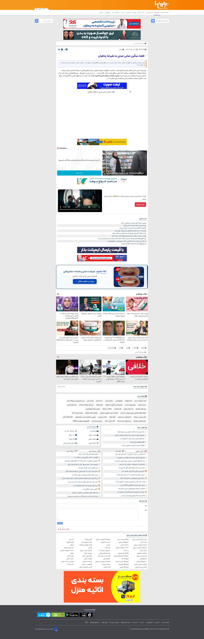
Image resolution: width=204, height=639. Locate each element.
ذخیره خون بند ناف (77, 413)
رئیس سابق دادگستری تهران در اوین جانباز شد (85, 475)
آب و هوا (71, 435)
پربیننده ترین (92, 451)
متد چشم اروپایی (128, 409)
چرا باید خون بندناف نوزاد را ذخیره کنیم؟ (135, 226)
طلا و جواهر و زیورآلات (85, 545)
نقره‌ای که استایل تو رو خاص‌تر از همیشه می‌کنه (132, 228)
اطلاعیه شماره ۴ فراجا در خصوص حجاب (133, 445)
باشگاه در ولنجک (107, 409)
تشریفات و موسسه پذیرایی (102, 561)
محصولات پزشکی (124, 542)
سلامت (123, 12)
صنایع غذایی (106, 559)
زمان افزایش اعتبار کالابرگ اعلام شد (88, 468)
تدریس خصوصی (105, 542)
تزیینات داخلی (88, 559)
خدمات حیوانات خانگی (122, 548)
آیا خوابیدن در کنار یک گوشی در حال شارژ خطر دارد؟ (130, 454)
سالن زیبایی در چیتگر (140, 417)
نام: (146, 505)
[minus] (62, 49)
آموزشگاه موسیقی (123, 564)
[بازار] (58, 615)
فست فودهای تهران (104, 553)
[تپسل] (58, 148)
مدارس (108, 545)
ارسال (60, 523)
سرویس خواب (88, 553)
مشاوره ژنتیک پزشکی (91, 413)
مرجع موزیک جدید (130, 405)
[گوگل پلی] (72, 615)
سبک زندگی (141, 12)
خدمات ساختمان (87, 561)
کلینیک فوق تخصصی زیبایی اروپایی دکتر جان (133, 413)
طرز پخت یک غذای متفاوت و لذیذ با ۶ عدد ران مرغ (82, 482)
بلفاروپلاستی (118, 401)
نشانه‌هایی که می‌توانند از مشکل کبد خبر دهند (132, 464)
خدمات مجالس (106, 564)
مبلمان (90, 548)
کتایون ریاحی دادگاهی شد (90, 489)
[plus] (66, 49)
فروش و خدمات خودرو (67, 561)
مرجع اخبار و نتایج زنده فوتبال (113, 405)
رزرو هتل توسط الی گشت (86, 405)
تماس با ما (135, 622)
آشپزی (129, 12)
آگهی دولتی (104, 622)
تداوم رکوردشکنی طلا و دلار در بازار (88, 454)
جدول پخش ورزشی (68, 443)
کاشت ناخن (143, 542)
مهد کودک (107, 548)
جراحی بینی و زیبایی (141, 567)
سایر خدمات (70, 564)
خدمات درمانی (124, 545)
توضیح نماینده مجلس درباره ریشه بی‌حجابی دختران (129, 435)
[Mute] (107, 174)
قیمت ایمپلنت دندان (140, 401)
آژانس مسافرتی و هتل (85, 567)
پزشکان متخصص (142, 553)
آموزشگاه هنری (124, 567)
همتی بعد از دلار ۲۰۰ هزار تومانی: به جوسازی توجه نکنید (81, 471)
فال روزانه (71, 439)
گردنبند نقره (90, 401)
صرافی (72, 545)
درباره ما (142, 622)
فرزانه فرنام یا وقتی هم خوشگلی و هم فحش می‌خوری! (82, 496)
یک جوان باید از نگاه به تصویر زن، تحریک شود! (130, 432)
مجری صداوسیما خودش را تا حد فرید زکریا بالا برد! (131, 475)
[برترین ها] (161, 5)
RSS (86, 622)
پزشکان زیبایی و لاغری (140, 564)
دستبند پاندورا (142, 405)
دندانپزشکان (143, 559)
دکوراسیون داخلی (87, 556)
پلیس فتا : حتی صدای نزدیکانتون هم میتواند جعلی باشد (130, 231)
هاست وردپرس (102, 417)
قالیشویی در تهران (87, 564)
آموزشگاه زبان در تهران (122, 561)
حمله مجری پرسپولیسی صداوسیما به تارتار (132, 478)
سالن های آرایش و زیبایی (139, 539)
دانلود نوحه (112, 417)
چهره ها (134, 12)
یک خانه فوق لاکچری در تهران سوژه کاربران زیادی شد (130, 461)
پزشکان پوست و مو (123, 539)
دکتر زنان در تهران (142, 556)
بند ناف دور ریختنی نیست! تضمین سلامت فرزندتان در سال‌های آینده (127, 241)
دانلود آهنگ (99, 405)
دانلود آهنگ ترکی (68, 417)
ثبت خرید (79, 172)
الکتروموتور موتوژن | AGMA (81, 421)
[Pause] (104, 174)
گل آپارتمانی (117, 409)
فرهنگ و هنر (116, 12)
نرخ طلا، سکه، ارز (69, 431)
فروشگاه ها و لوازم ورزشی (121, 556)
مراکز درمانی (143, 550)
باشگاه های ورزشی (123, 553)
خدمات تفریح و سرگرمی (67, 550)
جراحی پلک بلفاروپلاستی (93, 409)
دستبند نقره (99, 401)
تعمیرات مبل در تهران (86, 550)
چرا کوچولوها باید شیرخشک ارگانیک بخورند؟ (133, 244)
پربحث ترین (70, 451)
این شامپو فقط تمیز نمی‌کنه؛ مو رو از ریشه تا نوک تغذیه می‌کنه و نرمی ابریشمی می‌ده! (122, 238)
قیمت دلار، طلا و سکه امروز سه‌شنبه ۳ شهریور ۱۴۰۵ (130, 482)
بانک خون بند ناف (110, 421)
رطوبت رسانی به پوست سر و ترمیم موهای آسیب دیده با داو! (129, 236)
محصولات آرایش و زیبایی (139, 548)
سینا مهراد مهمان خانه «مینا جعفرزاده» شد (85, 485)
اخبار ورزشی (149, 12)
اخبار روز (157, 12)
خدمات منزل (70, 559)
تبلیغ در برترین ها (114, 622)
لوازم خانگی (70, 556)
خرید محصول (140, 204)
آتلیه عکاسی (106, 567)
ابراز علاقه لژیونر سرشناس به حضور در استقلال (85, 493)
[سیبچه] (86, 615)
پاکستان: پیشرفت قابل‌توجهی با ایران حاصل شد (131, 489)
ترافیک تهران (92, 439)
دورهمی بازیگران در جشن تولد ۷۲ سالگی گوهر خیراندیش (81, 461)
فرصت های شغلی (125, 622)
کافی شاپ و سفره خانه (104, 556)
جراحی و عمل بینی (97, 421)
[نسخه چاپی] (59, 49)
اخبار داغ (118, 451)
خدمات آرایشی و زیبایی (140, 545)
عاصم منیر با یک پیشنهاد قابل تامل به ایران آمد (132, 468)
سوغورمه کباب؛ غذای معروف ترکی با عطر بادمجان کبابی (82, 464)
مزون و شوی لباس (86, 542)
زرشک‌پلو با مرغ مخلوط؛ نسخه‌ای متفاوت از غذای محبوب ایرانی (79, 478)
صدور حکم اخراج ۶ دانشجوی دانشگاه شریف (132, 485)
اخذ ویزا (71, 539)
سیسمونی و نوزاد (69, 548)
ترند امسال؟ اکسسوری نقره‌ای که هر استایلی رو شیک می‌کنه (129, 233)
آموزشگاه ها (125, 559)
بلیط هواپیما (128, 401)
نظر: (146, 510)
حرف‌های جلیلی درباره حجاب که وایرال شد (132, 439)
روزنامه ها (93, 431)
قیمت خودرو (92, 435)
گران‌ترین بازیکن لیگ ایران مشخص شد (133, 471)
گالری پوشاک (88, 539)
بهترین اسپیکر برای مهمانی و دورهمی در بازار (133, 223)
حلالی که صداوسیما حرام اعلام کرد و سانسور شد (130, 492)
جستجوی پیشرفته (94, 622)
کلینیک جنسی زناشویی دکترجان (109, 413)
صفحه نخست (165, 12)
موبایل (72, 553)
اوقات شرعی (92, 443)
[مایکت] (44, 615)
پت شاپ (126, 550)
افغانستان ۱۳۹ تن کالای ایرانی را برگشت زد (86, 457)
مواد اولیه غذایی (71, 405)
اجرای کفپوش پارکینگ (139, 421)
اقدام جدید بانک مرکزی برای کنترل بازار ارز (133, 496)
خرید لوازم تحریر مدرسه (124, 421)
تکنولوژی (108, 12)
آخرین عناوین (139, 451)
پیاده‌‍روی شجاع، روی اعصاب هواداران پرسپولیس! (131, 458)
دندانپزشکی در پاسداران (124, 417)
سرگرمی (101, 12)
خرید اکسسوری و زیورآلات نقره (75, 401)
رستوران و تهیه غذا (104, 550)
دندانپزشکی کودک (141, 561)
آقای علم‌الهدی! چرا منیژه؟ (137, 442)
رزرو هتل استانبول (141, 409)
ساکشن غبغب (109, 401)
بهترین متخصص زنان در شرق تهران (85, 417)
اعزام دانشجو (70, 542)
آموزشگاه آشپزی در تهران (103, 539)
